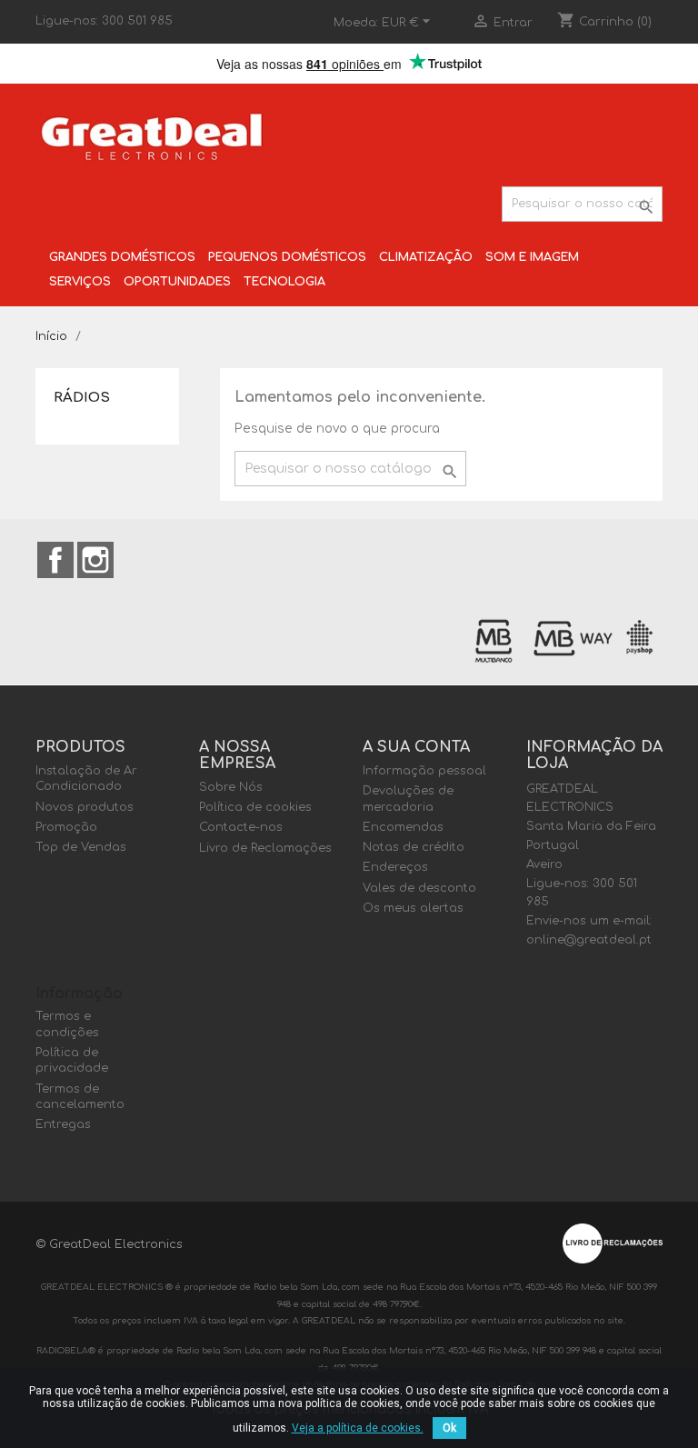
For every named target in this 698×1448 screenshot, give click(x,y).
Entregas (63, 1124)
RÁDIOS (82, 397)
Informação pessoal (424, 770)
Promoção (66, 827)
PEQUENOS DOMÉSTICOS (287, 257)
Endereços (395, 867)
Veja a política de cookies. (358, 1428)
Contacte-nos (241, 827)
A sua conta (416, 747)
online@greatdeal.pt (589, 940)
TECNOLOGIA (284, 281)
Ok (449, 1428)
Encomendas (403, 827)
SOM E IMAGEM (532, 257)
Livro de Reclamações (265, 848)
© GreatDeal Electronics (109, 1244)
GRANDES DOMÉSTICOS (122, 257)
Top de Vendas (80, 847)
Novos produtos (84, 807)
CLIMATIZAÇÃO (426, 257)
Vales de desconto (419, 888)
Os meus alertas (413, 908)
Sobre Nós (231, 787)
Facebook (55, 560)
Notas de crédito (413, 847)
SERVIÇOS (80, 281)
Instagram (95, 560)
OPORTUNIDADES (177, 281)
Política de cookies (255, 807)
